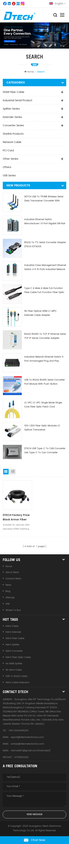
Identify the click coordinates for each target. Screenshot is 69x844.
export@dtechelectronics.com (27, 737)
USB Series (9, 175)
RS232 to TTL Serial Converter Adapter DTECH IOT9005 (45, 244)
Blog (8, 591)
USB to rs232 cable (16, 676)
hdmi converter (14, 651)
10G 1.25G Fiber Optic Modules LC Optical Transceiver (42, 428)
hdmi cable (12, 626)
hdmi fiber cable (15, 638)
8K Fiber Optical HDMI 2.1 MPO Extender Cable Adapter (40, 313)
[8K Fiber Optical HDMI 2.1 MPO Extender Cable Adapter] (12, 316)
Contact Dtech (13, 578)
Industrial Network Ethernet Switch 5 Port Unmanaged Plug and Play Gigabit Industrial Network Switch (43, 359)
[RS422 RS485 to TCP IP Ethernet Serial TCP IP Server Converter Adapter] (12, 339)
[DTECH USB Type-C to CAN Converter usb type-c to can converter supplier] (12, 452)
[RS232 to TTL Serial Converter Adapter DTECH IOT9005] (12, 248)
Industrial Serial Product (17, 100)
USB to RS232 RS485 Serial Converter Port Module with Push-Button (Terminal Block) (44, 382)
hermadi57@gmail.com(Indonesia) (31, 750)
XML (8, 604)
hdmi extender (13, 632)
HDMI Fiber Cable (13, 92)
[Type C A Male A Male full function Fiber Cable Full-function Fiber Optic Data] (12, 294)
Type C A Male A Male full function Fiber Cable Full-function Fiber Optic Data (44, 291)
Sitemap (10, 597)
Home (30, 72)
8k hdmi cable (14, 670)
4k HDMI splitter (14, 663)
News (8, 585)
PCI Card (8, 150)
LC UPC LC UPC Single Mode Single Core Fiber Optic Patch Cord (43, 405)
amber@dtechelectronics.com (27, 744)
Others (7, 167)
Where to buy (13, 610)
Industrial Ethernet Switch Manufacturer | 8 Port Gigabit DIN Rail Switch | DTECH (44, 222)
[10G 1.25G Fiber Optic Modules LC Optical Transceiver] (12, 431)
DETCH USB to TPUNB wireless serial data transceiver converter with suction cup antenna (43, 199)
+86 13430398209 (18, 730)
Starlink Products (13, 134)
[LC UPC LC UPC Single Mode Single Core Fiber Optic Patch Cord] (12, 408)
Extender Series (12, 117)
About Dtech (12, 572)
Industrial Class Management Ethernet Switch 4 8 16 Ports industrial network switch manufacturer (45, 268)
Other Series (10, 159)
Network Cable (12, 142)
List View (13, 471)
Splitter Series (11, 109)
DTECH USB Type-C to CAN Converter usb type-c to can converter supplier (44, 451)
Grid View (6, 471)
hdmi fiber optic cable (18, 657)
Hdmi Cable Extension (17, 682)
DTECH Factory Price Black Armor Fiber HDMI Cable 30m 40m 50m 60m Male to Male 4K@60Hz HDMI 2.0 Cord (17, 517)
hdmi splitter (12, 644)
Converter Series (13, 125)
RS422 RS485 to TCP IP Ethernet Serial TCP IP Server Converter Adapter (45, 336)
